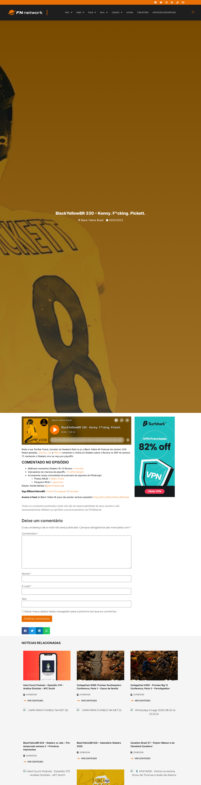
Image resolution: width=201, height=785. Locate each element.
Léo (49, 452)
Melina (57, 452)
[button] (25, 630)
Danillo (42, 452)
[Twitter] (161, 2)
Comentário (30, 533)
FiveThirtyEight (75, 472)
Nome (26, 574)
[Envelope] (183, 2)
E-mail (26, 586)
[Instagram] (166, 2)
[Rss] (172, 2)
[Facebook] (155, 2)
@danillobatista (54, 485)
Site (24, 599)
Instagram (61, 491)
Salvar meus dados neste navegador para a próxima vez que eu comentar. (70, 611)
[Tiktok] (177, 2)
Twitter (50, 491)
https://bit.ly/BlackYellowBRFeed (111, 497)
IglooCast (58, 482)
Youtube (79, 468)
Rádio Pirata (57, 478)
